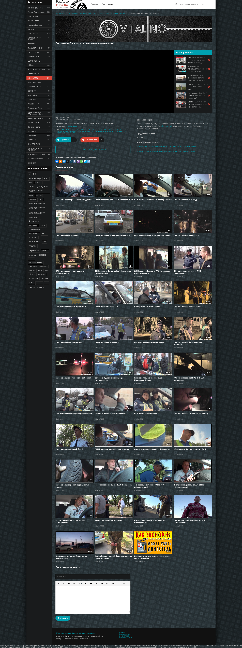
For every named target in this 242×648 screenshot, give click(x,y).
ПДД (67, 129)
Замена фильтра (35, 8)
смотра (44, 278)
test (41, 200)
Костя (42, 225)
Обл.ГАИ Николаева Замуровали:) (110, 413)
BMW (31, 182)
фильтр (39, 283)
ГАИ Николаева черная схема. (188, 306)
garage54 (42, 187)
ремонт (42, 274)
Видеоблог (33, 225)
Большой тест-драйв (34, 38)
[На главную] (71, 4)
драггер (122, 131)
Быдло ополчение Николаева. (109, 520)
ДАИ (78, 129)
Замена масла (34, 127)
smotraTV (32, 135)
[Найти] (176, 4)
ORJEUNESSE (34, 52)
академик (34, 242)
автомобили (33, 237)
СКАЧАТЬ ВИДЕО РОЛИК (93, 149)
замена (31, 259)
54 (34, 174)
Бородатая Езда (35, 108)
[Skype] (85, 161)
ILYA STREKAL (34, 144)
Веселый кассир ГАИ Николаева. (149, 342)
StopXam (32, 163)
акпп (44, 241)
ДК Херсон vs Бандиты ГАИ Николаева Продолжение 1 (113, 272)
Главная (94, 4)
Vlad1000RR (33, 57)
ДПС (73, 129)
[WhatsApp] (81, 161)
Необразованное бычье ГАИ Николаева (113, 485)
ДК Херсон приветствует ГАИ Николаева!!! (187, 272)
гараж (32, 246)
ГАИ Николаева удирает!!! (67, 235)
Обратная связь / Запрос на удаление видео (75, 633)
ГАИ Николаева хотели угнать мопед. (191, 413)
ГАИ (62, 129)
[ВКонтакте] (56, 161)
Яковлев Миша (34, 87)
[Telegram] (88, 161)
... (29, 174)
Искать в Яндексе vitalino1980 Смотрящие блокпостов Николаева (166, 146)
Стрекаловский (34, 229)
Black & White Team (36, 69)
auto (46, 179)
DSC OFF (32, 91)
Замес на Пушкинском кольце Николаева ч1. (109, 379)
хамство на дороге (95, 131)
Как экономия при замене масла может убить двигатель (152, 557)
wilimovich (32, 65)
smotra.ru (32, 199)
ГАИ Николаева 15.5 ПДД (185, 200)
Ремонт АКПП (34, 123)
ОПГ (94, 129)
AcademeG (32, 131)
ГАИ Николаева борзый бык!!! (69, 449)
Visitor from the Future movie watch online (37, 213)
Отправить (63, 618)
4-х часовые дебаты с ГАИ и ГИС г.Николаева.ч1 (149, 486)
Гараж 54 (32, 140)
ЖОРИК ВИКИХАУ (36, 158)
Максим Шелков (35, 25)
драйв (42, 255)
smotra (38, 195)
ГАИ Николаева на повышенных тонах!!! (153, 235)
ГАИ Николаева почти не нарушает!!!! (112, 235)
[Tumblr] (74, 161)
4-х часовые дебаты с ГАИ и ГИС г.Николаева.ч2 (189, 486)
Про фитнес (123, 636)
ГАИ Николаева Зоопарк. (145, 413)
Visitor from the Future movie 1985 (37, 208)
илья (40, 270)
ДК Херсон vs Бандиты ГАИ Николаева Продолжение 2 (152, 272)
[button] (58, 583)
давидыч (45, 250)
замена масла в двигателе (38, 266)
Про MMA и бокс (125, 637)
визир (107, 131)
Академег (34, 221)
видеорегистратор (63, 132)
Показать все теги (36, 287)
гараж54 (34, 251)
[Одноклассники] (60, 161)
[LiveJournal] (71, 161)
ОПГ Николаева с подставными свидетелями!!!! (69, 272)
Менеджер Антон (35, 118)
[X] (67, 161)
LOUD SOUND (34, 61)
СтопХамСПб (33, 74)
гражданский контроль (75, 131)
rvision (31, 195)
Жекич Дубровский (36, 154)
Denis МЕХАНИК (35, 48)
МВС (88, 129)
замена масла (35, 263)
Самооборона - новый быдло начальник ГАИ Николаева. (113, 557)
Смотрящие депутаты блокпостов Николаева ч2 (189, 522)
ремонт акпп (33, 278)
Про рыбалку (107, 4)
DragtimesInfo (34, 16)
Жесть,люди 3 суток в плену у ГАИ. (190, 449)
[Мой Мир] (64, 161)
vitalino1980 (33, 78)
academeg (35, 179)
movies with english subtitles (36, 191)
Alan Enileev (33, 104)
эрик (46, 283)
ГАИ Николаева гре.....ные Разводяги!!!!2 (114, 200)
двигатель (32, 255)
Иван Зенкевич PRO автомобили (35, 113)
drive (31, 187)
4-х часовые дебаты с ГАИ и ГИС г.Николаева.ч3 (70, 522)
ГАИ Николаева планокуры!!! (69, 342)
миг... (75, 132)
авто (44, 234)
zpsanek (31, 44)
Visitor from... (33, 217)
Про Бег (121, 632)
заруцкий (32, 270)
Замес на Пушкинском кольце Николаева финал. (148, 379)
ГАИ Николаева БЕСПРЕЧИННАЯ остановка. (189, 379)
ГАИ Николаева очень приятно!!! (70, 306)
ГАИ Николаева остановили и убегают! (73, 378)
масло (47, 270)
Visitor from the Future (37, 203)
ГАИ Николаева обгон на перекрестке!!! (153, 200)
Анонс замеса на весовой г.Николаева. (152, 449)
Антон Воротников (36, 12)
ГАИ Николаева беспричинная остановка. (188, 343)
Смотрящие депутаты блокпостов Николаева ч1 (149, 522)
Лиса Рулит (33, 33)
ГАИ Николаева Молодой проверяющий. (74, 413)
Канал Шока (33, 21)
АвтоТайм (32, 95)
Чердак (31, 29)
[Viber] (78, 161)
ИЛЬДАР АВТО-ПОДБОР (35, 149)
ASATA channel (34, 82)
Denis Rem (32, 99)
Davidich (38, 182)
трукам (114, 131)
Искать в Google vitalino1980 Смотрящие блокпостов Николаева (166, 151)
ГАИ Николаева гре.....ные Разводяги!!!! (73, 200)
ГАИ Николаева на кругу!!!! (186, 235)
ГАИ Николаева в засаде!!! (107, 342)
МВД (83, 129)
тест (31, 283)
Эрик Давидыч (34, 233)
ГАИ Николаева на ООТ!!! (106, 306)
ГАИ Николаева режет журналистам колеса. (72, 486)
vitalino (107, 129)
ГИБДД (100, 129)
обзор (32, 274)
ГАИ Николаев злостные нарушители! (112, 449)
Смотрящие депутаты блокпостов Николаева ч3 (71, 557)
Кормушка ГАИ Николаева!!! (147, 306)
